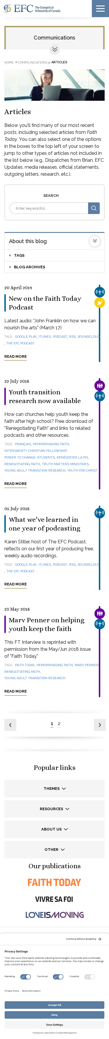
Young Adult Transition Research (34, 470)
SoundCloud (89, 337)
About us (51, 829)
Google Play (26, 337)
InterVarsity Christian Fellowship (35, 451)
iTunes (45, 337)
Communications (54, 38)
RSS (72, 337)
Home (9, 62)
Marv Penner (87, 665)
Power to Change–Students (29, 457)
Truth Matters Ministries (65, 464)
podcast (60, 337)
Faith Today (25, 665)
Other (51, 849)
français (23, 444)
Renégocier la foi (72, 457)
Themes (52, 788)
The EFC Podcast (20, 343)
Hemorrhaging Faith (51, 444)
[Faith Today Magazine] (54, 882)
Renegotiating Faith (22, 464)
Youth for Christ (82, 470)
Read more (15, 356)
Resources (52, 809)
